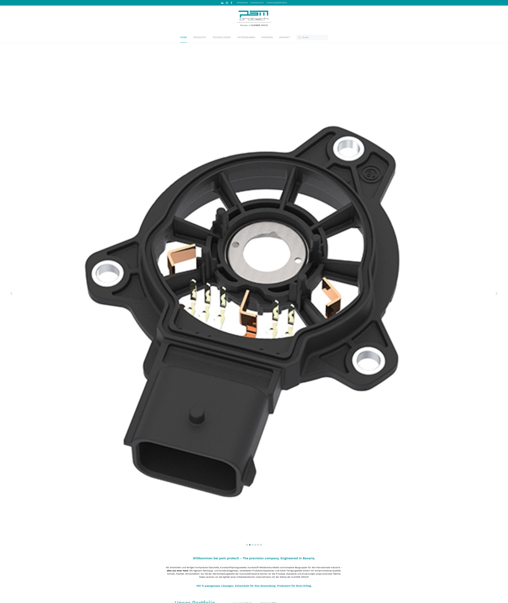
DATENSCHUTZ (257, 3)
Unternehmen (246, 37)
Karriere (267, 37)
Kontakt (284, 37)
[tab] (247, 545)
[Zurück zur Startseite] (254, 18)
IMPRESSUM (242, 3)
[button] (11, 293)
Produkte (199, 37)
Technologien (221, 37)
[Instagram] (227, 3)
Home (183, 37)
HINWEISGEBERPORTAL (276, 3)
